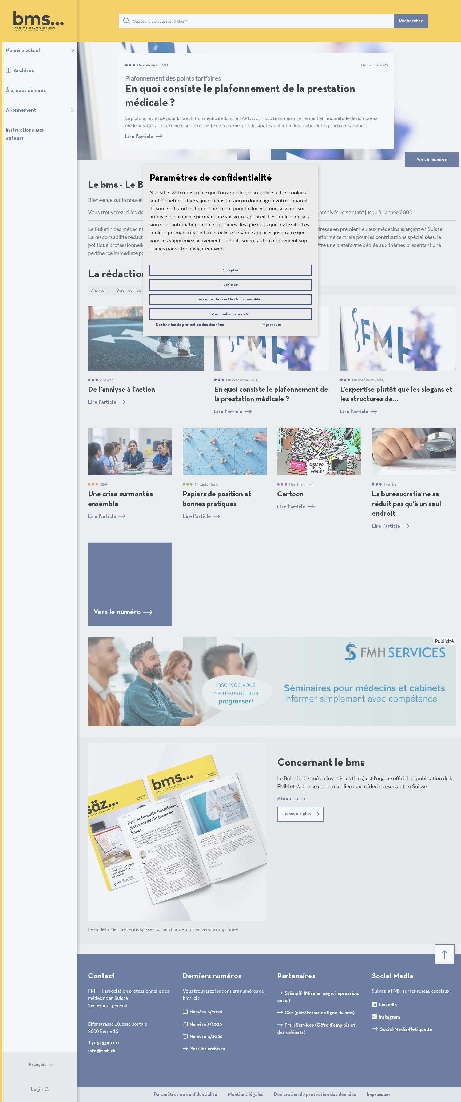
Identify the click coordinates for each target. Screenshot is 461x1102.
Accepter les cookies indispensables (230, 300)
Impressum (271, 325)
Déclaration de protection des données (190, 325)
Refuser (230, 285)
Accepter (230, 270)
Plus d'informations (229, 314)
